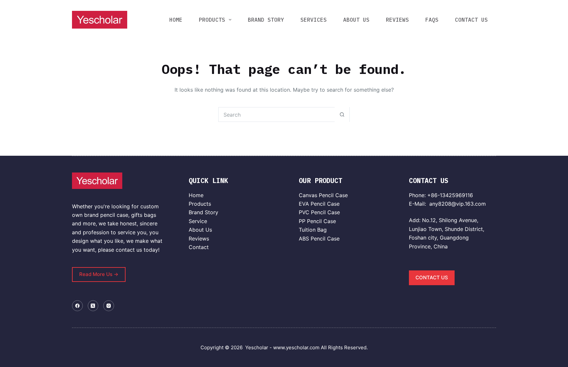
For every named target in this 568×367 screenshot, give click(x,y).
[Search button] (342, 114)
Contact (199, 247)
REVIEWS (397, 19)
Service (198, 221)
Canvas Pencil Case (323, 195)
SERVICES (313, 19)
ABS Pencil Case (319, 238)
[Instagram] (108, 305)
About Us (200, 229)
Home (196, 195)
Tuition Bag (313, 229)
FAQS (431, 19)
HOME (175, 19)
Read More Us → (98, 274)
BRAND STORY (266, 19)
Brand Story (203, 212)
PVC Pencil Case (319, 212)
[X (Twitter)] (93, 305)
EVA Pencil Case (319, 203)
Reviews (199, 238)
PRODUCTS (212, 19)
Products (200, 203)
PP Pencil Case (317, 221)
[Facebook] (77, 305)
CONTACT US (471, 19)
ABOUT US (356, 19)
